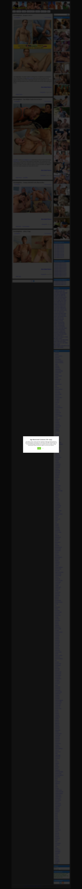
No (42, 448)
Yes (39, 448)
